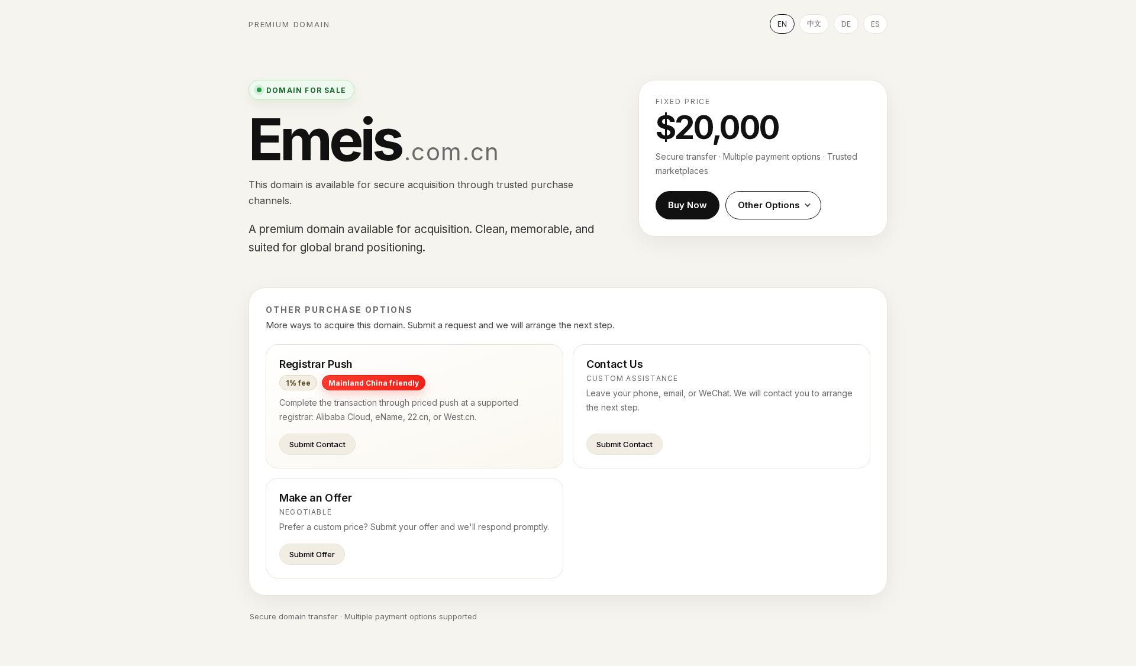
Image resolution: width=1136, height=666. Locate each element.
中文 (814, 23)
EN (782, 24)
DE (846, 24)
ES (875, 24)
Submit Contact (317, 444)
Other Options (769, 205)
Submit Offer (312, 554)
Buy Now (687, 205)
